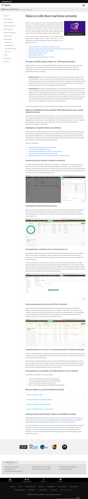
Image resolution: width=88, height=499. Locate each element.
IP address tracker (66, 418)
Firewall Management (10, 469)
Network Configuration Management (68, 467)
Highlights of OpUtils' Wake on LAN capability (41, 51)
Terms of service (30, 486)
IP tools (42, 420)
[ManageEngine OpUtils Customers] (44, 447)
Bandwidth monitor (9, 45)
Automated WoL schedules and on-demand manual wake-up (45, 151)
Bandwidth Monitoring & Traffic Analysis (41, 467)
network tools (31, 420)
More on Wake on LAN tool (36, 55)
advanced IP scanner (54, 418)
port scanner (44, 418)
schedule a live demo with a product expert (52, 425)
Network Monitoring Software (12, 467)
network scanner (75, 418)
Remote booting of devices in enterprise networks (42, 147)
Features (24, 9)
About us (12, 486)
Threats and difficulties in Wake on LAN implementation (44, 46)
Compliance (50, 486)
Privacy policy (62, 486)
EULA (20, 486)
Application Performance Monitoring (13, 471)
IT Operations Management (66, 469)
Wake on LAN (8, 51)
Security (41, 486)
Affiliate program (20, 490)
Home (20, 9)
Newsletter (32, 490)
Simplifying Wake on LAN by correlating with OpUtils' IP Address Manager (49, 155)
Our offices (53, 490)
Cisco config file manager (11, 48)
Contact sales (43, 490)
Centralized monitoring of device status (40, 149)
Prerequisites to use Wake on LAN (38, 53)
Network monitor (9, 42)
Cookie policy (74, 486)
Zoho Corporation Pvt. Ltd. (40, 494)
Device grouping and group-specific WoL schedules (43, 153)
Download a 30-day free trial (33, 429)
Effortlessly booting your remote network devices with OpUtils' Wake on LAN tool (51, 49)
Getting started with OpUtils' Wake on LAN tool (42, 57)
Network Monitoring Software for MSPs (41, 469)
